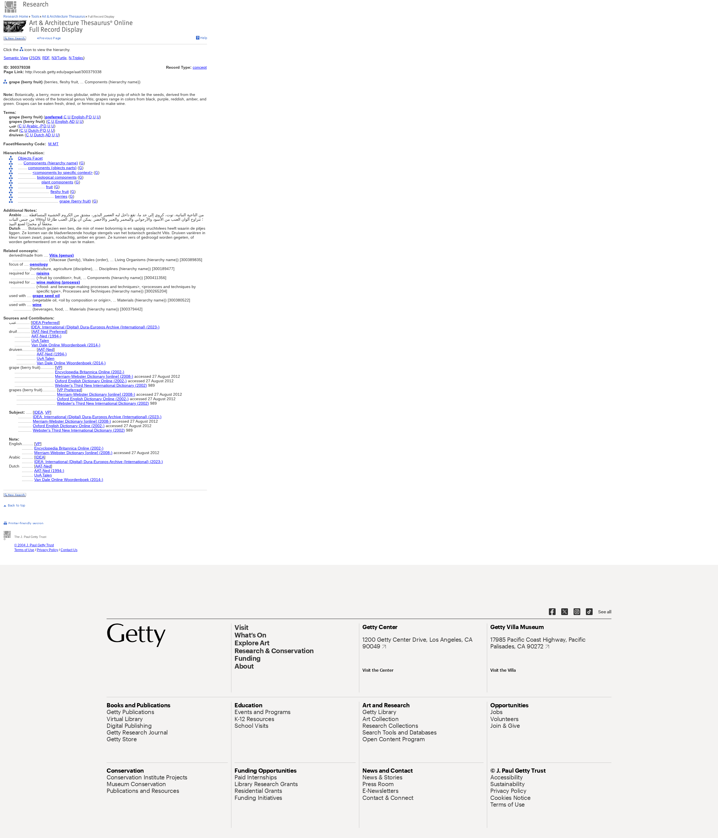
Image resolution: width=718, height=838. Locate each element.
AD (72, 121)
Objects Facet (30, 158)
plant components (57, 182)
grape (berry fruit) (75, 201)
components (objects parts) (52, 167)
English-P (80, 117)
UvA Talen (40, 340)
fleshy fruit (59, 191)
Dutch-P (35, 130)
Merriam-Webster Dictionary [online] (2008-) (94, 376)
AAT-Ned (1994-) (46, 336)
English (61, 121)
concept (200, 67)
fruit (49, 187)
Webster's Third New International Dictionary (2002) (101, 385)
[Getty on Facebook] (552, 612)
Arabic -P (34, 126)
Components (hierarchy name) (51, 163)
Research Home (16, 17)
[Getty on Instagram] (577, 612)
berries (61, 196)
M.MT (53, 144)
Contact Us (69, 550)
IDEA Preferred (45, 322)
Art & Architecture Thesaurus (63, 17)
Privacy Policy (47, 550)
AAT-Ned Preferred (49, 331)
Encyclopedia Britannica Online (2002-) (89, 372)
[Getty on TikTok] (589, 612)
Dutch (39, 135)
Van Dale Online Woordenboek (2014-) (65, 345)
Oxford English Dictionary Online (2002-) (91, 381)
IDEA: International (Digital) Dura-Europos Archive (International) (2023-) (95, 327)
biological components (57, 177)
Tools (35, 17)
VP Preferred (69, 390)
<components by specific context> (63, 172)
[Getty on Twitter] (564, 612)
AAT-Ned (46, 349)
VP (58, 367)
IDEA (38, 412)
